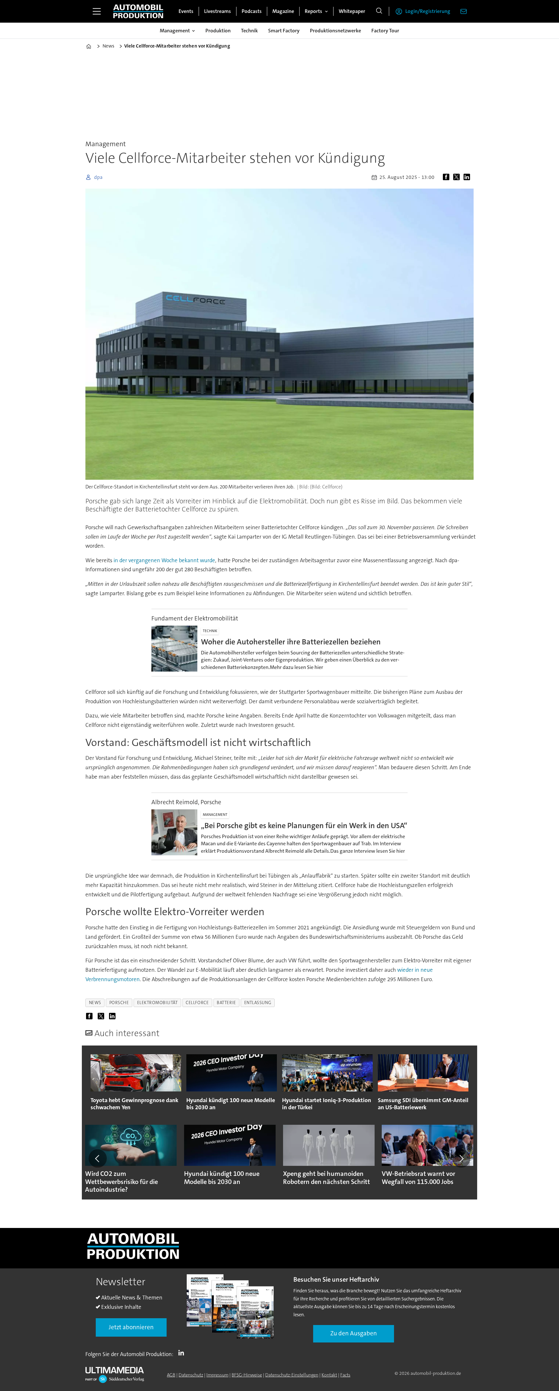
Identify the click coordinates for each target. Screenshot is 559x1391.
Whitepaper (352, 11)
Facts (345, 1375)
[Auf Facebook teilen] (447, 177)
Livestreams (217, 11)
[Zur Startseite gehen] (138, 11)
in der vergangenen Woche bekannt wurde (164, 560)
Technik (249, 30)
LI (183, 1353)
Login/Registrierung (427, 11)
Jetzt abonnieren (131, 1327)
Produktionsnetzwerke (335, 30)
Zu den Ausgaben (353, 1333)
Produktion (218, 30)
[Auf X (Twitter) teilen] (458, 177)
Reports (313, 11)
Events (186, 11)
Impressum (217, 1375)
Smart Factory (284, 30)
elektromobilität (157, 1002)
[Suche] (379, 11)
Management (175, 30)
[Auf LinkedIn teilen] (468, 177)
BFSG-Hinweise (247, 1375)
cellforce (197, 1002)
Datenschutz (191, 1375)
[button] (98, 1158)
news (95, 1002)
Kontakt (329, 1375)
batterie (226, 1002)
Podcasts (252, 11)
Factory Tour (385, 30)
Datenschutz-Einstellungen (291, 1375)
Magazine (283, 11)
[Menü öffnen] (97, 11)
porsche (119, 1002)
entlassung (257, 1002)
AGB (171, 1375)
